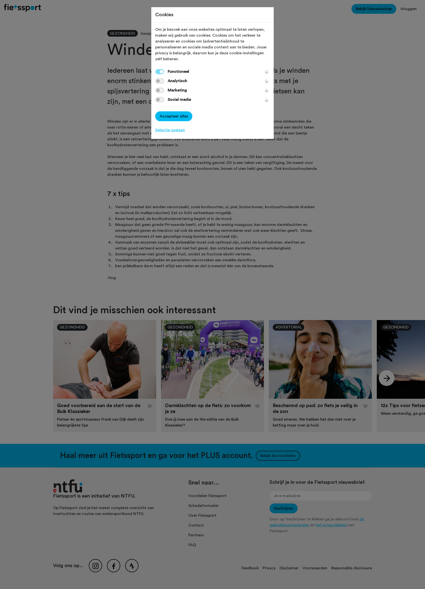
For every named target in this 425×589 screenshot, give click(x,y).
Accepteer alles (174, 116)
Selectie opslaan (170, 130)
